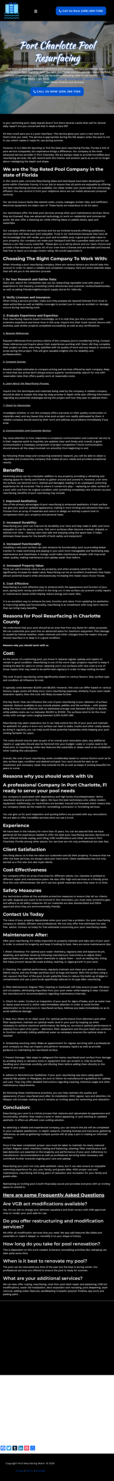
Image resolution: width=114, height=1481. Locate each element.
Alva (100, 75)
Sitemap (40, 1470)
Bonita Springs (74, 78)
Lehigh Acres (57, 78)
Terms (29, 1470)
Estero (88, 78)
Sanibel (98, 78)
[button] (35, 11)
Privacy (20, 1470)
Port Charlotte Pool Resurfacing (57, 51)
